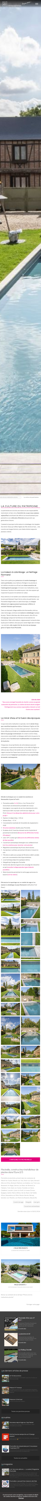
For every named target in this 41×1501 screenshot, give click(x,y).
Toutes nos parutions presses (20, 1411)
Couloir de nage (18, 1202)
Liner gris (37, 1202)
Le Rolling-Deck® (24, 1350)
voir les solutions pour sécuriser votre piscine (17, 845)
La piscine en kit (24, 1334)
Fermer (21, 1498)
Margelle (28, 1202)
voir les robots (12, 874)
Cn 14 (16, 803)
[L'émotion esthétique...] (5, 4)
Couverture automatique (32, 1206)
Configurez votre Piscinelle (20, 1159)
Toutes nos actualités (20, 1458)
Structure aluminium (9, 828)
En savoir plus (22, 1328)
